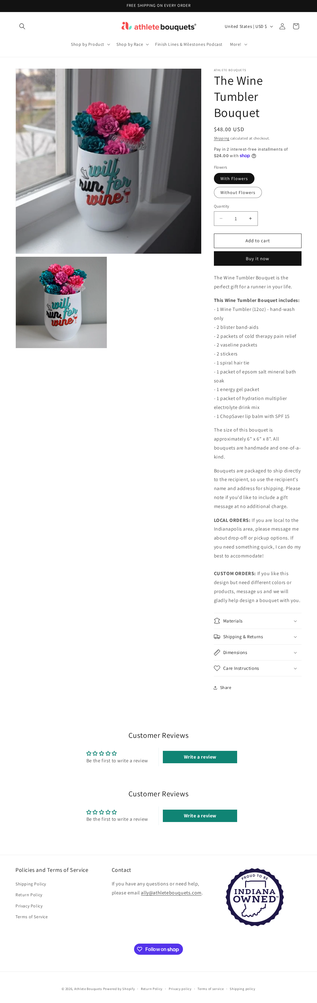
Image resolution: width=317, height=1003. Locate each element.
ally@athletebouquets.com (171, 892)
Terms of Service (31, 916)
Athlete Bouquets (88, 989)
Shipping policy (242, 989)
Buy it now (257, 258)
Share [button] (226, 687)
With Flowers (234, 178)
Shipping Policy (30, 884)
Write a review (200, 757)
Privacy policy (180, 989)
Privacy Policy (28, 906)
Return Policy (28, 895)
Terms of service (211, 989)
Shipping (222, 138)
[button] (22, 26)
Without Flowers (237, 192)
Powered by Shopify (119, 989)
